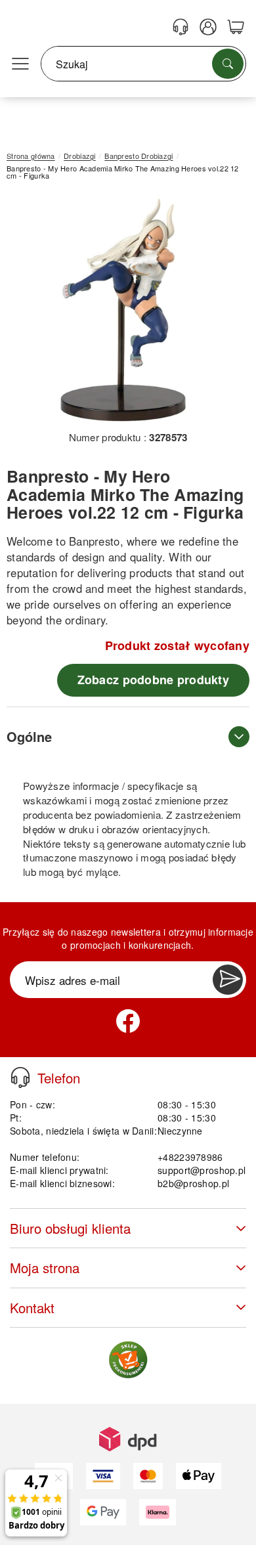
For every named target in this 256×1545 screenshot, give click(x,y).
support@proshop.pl (201, 1170)
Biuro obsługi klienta (70, 1228)
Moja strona (44, 1267)
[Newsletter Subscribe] (228, 980)
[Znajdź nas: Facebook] (128, 1021)
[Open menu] (20, 64)
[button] (123, 310)
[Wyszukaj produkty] (228, 64)
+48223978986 (190, 1157)
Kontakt (32, 1307)
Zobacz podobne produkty (153, 679)
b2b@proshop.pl (193, 1183)
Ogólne (29, 736)
